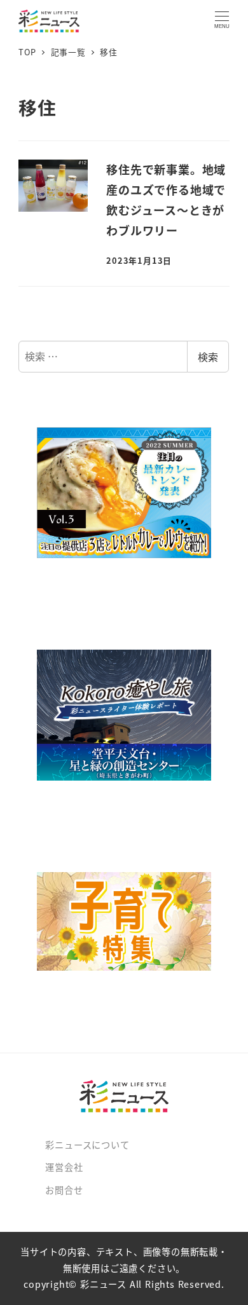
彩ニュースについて (87, 1144)
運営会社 (64, 1167)
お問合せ (64, 1190)
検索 (208, 356)
